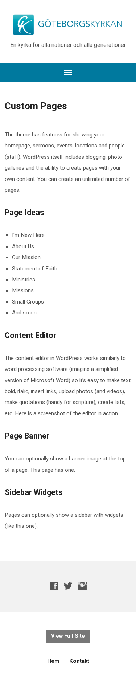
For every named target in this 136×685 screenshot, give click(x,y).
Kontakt (79, 661)
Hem (53, 661)
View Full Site (68, 636)
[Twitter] (68, 586)
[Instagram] (82, 586)
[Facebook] (54, 586)
